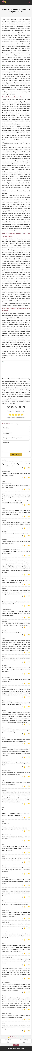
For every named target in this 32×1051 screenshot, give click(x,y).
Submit (16, 1045)
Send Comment (16, 454)
